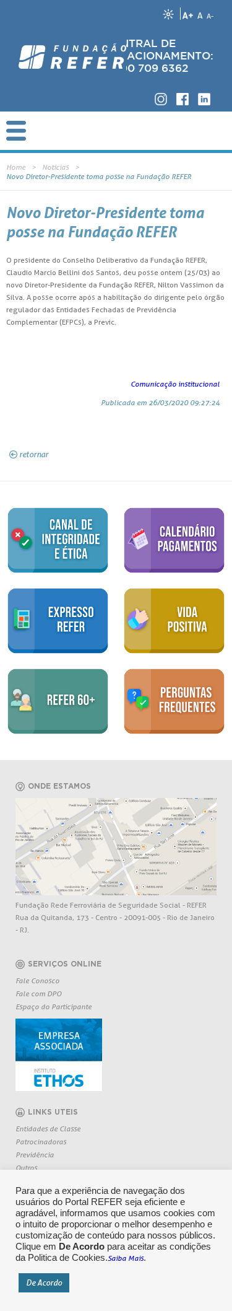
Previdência (34, 1154)
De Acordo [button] (44, 1282)
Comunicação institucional (175, 383)
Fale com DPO (38, 993)
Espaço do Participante (53, 1006)
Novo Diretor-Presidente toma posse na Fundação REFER (98, 176)
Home (15, 167)
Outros (26, 1167)
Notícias (55, 167)
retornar (33, 454)
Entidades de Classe (47, 1128)
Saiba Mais (126, 1258)
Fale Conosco (37, 980)
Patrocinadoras (40, 1141)
